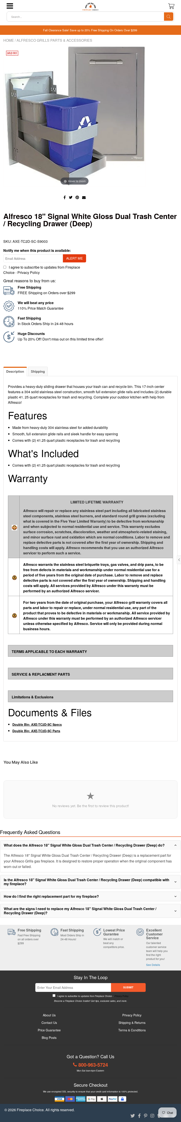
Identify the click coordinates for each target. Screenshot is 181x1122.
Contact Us (49, 1022)
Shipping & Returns (132, 1022)
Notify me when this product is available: (37, 250)
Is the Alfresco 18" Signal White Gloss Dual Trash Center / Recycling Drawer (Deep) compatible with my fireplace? (86, 881)
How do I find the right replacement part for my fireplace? (51, 896)
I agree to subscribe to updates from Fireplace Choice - (92, 996)
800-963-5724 (93, 1064)
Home (8, 40)
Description (15, 371)
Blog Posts (49, 1037)
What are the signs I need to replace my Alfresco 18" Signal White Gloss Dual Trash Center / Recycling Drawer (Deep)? (80, 910)
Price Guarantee (49, 1030)
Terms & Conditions (132, 1030)
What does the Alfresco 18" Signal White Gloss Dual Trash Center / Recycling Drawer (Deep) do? (84, 845)
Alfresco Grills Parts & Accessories (54, 40)
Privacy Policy (28, 272)
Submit (128, 987)
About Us (49, 1015)
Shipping (38, 371)
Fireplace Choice (30, 1109)
